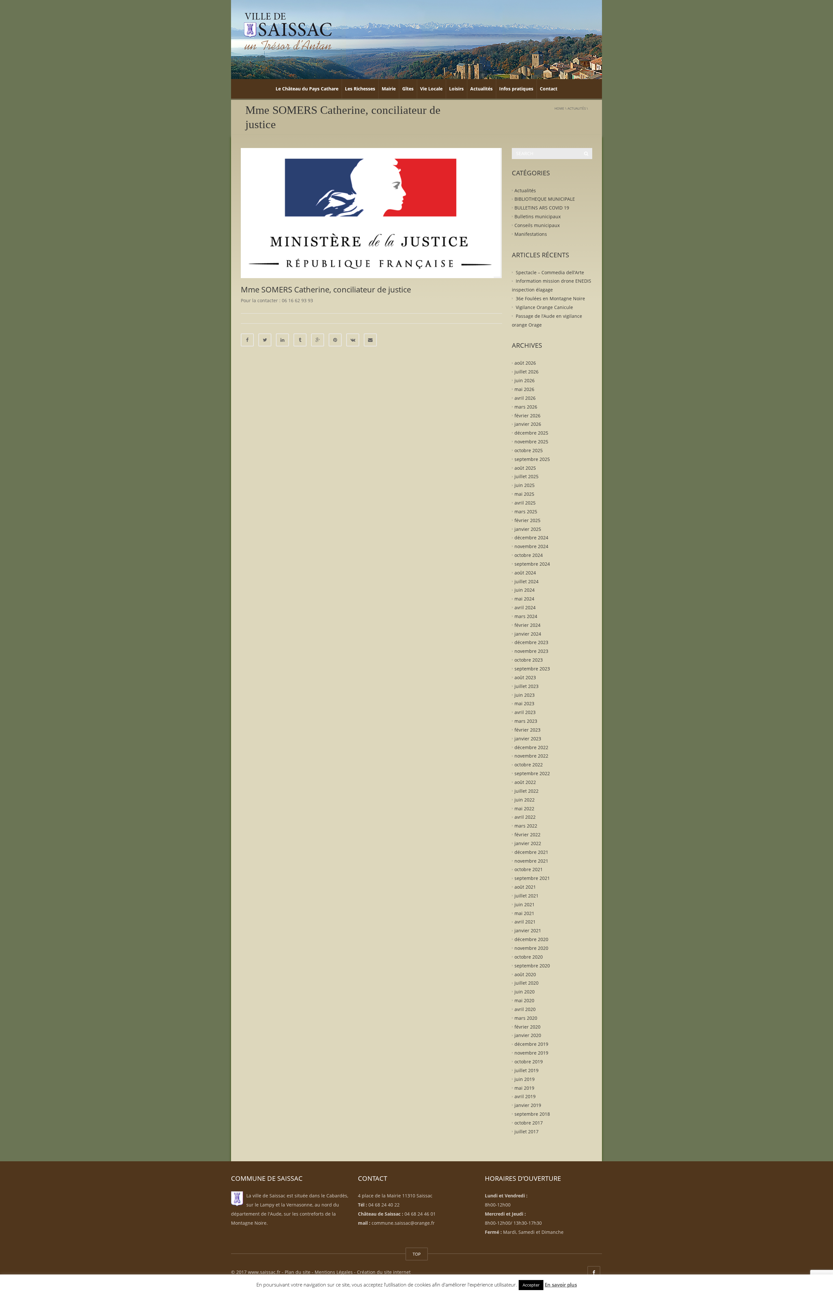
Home (559, 108)
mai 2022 (524, 808)
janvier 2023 (527, 738)
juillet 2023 (526, 686)
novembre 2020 (531, 948)
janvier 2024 (527, 633)
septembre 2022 (532, 773)
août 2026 (525, 363)
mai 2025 (524, 494)
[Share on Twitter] (264, 339)
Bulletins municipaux (537, 216)
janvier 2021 (527, 930)
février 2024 (527, 625)
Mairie (389, 89)
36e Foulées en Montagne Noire (550, 298)
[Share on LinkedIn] (282, 339)
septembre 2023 (532, 669)
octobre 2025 (528, 450)
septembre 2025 (532, 459)
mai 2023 (524, 703)
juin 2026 (524, 380)
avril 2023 (525, 712)
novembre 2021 (531, 860)
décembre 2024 (531, 537)
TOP (417, 1254)
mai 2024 (524, 599)
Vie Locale (431, 89)
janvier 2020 (527, 1035)
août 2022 (525, 782)
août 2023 (525, 677)
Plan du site (297, 1272)
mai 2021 (524, 913)
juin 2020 (524, 992)
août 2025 (525, 468)
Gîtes (408, 89)
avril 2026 (525, 398)
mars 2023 (525, 721)
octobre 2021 (528, 869)
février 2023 (527, 730)
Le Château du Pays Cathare (307, 89)
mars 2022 (525, 826)
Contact (548, 89)
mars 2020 (525, 1018)
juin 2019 (524, 1079)
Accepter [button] (531, 1285)
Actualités (481, 89)
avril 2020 (525, 1009)
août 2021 (525, 887)
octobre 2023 (528, 660)
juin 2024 (524, 590)
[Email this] (370, 339)
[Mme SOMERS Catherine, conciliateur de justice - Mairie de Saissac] (288, 31)
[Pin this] (335, 339)
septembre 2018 (532, 1114)
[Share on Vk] (352, 339)
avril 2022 (525, 817)
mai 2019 (524, 1088)
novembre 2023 (531, 651)
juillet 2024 (526, 581)
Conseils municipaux (537, 225)
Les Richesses (360, 89)
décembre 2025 (531, 433)
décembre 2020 (531, 939)
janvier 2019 (527, 1105)
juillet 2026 (526, 372)
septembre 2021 (532, 878)
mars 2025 (525, 511)
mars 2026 (525, 406)
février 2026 (527, 415)
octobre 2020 (528, 957)
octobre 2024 (528, 555)
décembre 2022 (531, 747)
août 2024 (525, 572)
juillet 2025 (526, 476)
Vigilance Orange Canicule (544, 307)
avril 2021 (525, 922)
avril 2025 (525, 503)
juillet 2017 (526, 1131)
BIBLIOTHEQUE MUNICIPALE (544, 199)
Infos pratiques (516, 89)
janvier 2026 (527, 424)
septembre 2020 (532, 965)
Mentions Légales (334, 1272)
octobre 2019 (528, 1061)
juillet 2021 (526, 896)
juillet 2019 (526, 1070)
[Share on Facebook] (247, 339)
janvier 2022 (527, 843)
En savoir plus (561, 1284)
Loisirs (456, 89)
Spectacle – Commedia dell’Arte (550, 272)
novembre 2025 (531, 441)
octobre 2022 (528, 765)
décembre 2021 (531, 852)
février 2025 (527, 520)
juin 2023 (524, 695)
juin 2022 (524, 799)
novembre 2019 (531, 1053)
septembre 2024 (532, 564)
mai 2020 (524, 1000)
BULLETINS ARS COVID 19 (541, 208)
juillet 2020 (526, 983)
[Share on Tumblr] (300, 339)
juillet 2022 (526, 791)
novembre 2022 (531, 756)
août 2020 (525, 974)
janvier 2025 (527, 529)
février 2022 (527, 834)
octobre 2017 (528, 1123)
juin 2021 (524, 904)
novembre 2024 (531, 546)
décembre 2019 (531, 1044)
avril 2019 (525, 1096)
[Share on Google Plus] (317, 339)
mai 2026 (524, 389)
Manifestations (530, 234)
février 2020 (527, 1026)
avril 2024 (525, 607)
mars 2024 (525, 616)
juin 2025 (524, 485)
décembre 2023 (531, 642)
